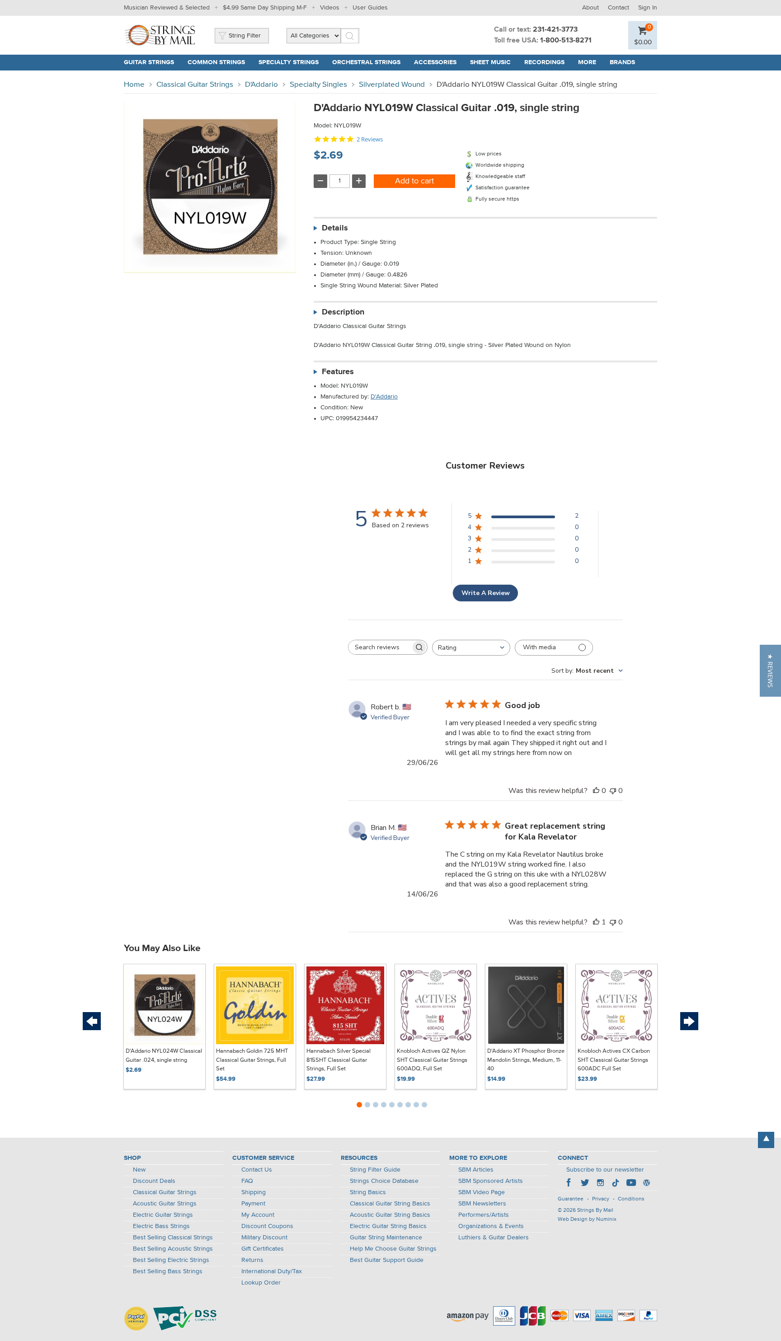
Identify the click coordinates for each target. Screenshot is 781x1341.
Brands (622, 62)
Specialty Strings (289, 62)
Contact (618, 8)
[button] (770, 671)
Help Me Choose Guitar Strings (393, 1249)
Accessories (435, 62)
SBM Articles (476, 1170)
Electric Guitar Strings (163, 1215)
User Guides (370, 8)
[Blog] (646, 1184)
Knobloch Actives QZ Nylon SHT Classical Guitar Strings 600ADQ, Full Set (432, 1060)
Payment (253, 1203)
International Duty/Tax (271, 1271)
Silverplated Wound (392, 85)
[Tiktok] (615, 1184)
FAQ (247, 1181)
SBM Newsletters (482, 1203)
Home (134, 85)
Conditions (631, 1199)
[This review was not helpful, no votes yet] (613, 791)
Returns (252, 1260)
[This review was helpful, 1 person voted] (596, 922)
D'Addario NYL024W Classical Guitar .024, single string (164, 1055)
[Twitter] (585, 1184)
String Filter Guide (375, 1170)
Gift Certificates (262, 1249)
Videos (329, 8)
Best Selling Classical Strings (173, 1237)
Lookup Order (261, 1283)
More (587, 62)
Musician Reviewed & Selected (167, 8)
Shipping (253, 1192)
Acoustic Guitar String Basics (390, 1215)
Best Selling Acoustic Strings (173, 1249)
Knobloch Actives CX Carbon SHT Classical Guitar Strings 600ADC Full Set (614, 1060)
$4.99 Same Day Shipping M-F (265, 8)
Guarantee (570, 1199)
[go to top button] (766, 1140)
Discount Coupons (267, 1226)
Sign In (647, 8)
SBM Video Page (481, 1192)
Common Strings (216, 62)
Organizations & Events (491, 1226)
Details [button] (335, 228)
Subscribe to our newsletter (605, 1170)
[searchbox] (379, 647)
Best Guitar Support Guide (386, 1260)
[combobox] (471, 648)
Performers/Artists (483, 1215)
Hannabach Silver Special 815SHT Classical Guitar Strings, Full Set (338, 1060)
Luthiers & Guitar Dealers (493, 1237)
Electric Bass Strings (161, 1226)
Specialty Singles (318, 85)
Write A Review (485, 593)
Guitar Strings (149, 62)
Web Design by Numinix (587, 1219)
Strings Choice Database (384, 1181)
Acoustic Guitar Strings (165, 1203)
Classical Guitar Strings (194, 85)
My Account (257, 1215)
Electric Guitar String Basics (388, 1226)
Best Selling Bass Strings (167, 1271)
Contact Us (256, 1170)
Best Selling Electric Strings (171, 1260)
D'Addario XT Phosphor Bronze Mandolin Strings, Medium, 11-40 (526, 1060)
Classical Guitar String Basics (390, 1203)
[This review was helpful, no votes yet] (596, 791)
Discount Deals (154, 1181)
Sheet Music (490, 62)
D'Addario (261, 85)
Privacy (600, 1199)
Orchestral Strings (366, 62)
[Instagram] (600, 1184)
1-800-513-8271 (566, 40)
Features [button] (338, 372)
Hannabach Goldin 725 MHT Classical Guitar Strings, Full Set (252, 1060)
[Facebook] (569, 1184)
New (139, 1170)
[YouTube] (631, 1184)
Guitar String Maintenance (386, 1237)
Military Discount (264, 1237)
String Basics (368, 1192)
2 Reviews (370, 139)
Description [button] (343, 312)
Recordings (544, 62)
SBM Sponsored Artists (490, 1181)
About (590, 8)
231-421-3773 (555, 29)
